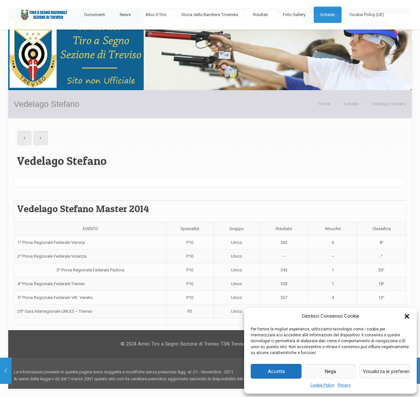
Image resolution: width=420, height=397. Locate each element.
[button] (407, 316)
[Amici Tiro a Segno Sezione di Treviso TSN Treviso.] (43, 15)
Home (324, 103)
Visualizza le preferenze (386, 371)
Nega (330, 371)
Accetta (276, 371)
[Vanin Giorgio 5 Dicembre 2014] (5, 371)
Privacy (344, 385)
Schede (351, 103)
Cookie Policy (322, 385)
